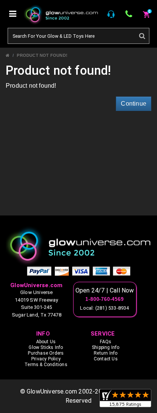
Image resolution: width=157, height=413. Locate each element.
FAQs (105, 341)
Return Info (105, 353)
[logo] (78, 246)
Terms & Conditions (45, 364)
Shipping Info (106, 347)
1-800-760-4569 (104, 299)
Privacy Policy (46, 359)
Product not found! (42, 55)
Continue (133, 103)
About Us (46, 341)
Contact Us (106, 359)
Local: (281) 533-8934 (104, 308)
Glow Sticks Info (46, 347)
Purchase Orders (46, 353)
